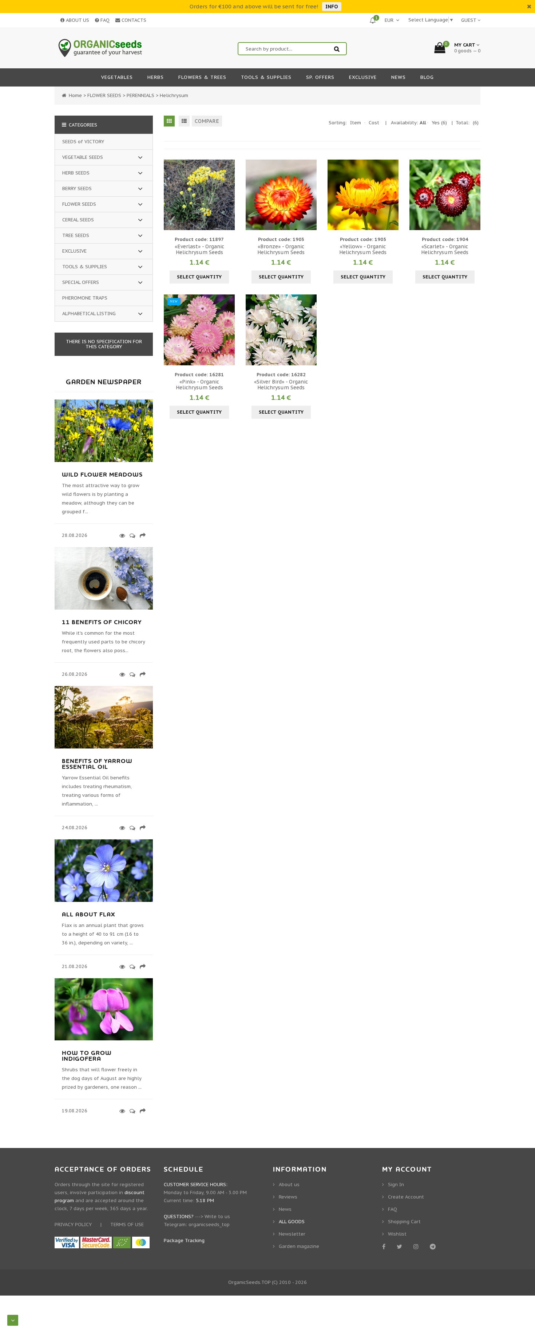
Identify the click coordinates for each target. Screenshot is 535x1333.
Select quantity (199, 277)
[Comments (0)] (131, 535)
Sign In (396, 1184)
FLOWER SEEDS (79, 204)
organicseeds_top (209, 1224)
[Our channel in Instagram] (417, 1246)
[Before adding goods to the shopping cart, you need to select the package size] (170, 194)
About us (289, 1184)
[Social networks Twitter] (401, 1246)
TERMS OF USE (127, 1224)
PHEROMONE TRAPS (84, 298)
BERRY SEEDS (77, 188)
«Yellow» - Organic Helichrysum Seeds (363, 249)
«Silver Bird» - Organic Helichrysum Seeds (281, 384)
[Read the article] (104, 460)
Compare (207, 121)
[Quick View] (199, 194)
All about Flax (88, 915)
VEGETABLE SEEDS (82, 157)
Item (355, 123)
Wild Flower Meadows (102, 475)
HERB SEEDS (76, 173)
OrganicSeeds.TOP (249, 1282)
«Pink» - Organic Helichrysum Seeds (199, 384)
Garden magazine (299, 1246)
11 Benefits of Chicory (102, 622)
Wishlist (397, 1234)
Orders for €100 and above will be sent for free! (254, 6)
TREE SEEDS (75, 235)
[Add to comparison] (228, 194)
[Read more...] (121, 535)
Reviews (288, 1197)
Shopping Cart (404, 1221)
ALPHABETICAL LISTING (89, 313)
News (285, 1209)
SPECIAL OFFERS (80, 282)
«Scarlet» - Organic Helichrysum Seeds (444, 249)
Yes (439, 123)
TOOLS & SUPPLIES (84, 267)
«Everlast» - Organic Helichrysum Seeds (199, 249)
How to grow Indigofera (87, 1056)
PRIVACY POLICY (73, 1224)
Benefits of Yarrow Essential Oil (97, 764)
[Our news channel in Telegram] (434, 1246)
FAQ (104, 20)
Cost (374, 123)
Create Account (406, 1197)
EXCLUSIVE (74, 251)
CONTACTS (133, 20)
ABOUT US (76, 20)
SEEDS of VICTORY (83, 141)
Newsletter (292, 1234)
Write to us (217, 1216)
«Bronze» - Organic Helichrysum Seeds (281, 249)
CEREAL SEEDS (78, 220)
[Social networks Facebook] (385, 1246)
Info (331, 6)
